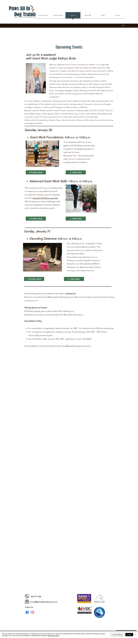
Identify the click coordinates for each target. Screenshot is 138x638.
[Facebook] (27, 612)
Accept (129, 635)
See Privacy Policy (53, 635)
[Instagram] (32, 612)
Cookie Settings (117, 635)
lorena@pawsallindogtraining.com (23, 26)
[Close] (135, 634)
